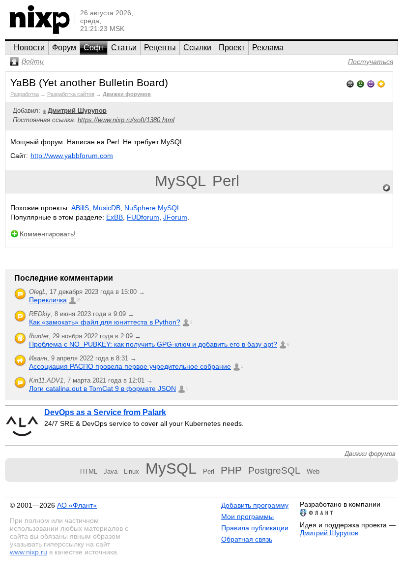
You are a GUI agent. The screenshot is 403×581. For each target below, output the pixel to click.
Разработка (24, 94)
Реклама (268, 47)
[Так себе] (360, 83)
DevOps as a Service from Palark (105, 412)
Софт (94, 47)
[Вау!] (381, 83)
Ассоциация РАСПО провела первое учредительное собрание (130, 366)
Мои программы (247, 516)
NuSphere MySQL (152, 208)
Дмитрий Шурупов (329, 533)
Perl (225, 181)
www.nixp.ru (28, 552)
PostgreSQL (274, 470)
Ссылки (197, 47)
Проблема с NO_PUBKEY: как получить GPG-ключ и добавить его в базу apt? (153, 344)
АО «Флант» (77, 505)
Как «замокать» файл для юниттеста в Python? (104, 322)
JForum (175, 217)
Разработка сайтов (70, 94)
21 (79, 300)
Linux (131, 471)
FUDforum (143, 217)
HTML (88, 471)
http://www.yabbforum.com (71, 156)
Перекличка (48, 300)
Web (313, 471)
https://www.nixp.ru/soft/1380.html (126, 120)
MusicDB (106, 208)
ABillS (80, 208)
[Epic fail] (350, 83)
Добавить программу (254, 505)
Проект (232, 47)
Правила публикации (254, 528)
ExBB (114, 217)
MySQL (180, 181)
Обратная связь (246, 539)
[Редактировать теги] (387, 188)
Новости (29, 47)
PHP (231, 470)
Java (110, 471)
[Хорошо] (370, 83)
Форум (64, 47)
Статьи (124, 47)
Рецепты (160, 47)
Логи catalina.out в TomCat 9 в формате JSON (102, 388)
